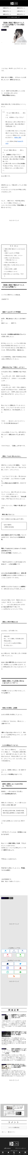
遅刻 (12, 898)
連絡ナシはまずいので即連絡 (12, 253)
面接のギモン (5, 898)
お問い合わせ (7, 1148)
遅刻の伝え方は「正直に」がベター (14, 255)
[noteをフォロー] (7, 972)
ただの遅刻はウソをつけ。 (11, 271)
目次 (12, 246)
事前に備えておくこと (11, 260)
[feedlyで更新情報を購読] (20, 972)
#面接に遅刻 (17, 137)
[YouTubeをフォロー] (20, 968)
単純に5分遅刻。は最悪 (11, 269)
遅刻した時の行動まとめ (11, 262)
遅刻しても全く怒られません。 (12, 258)
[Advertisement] (14, 55)
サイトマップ (14, 1150)
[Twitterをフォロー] (20, 963)
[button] (25, 535)
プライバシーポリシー (20, 1148)
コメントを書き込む (14, 1127)
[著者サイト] (7, 963)
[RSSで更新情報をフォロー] (14, 976)
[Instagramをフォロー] (7, 968)
